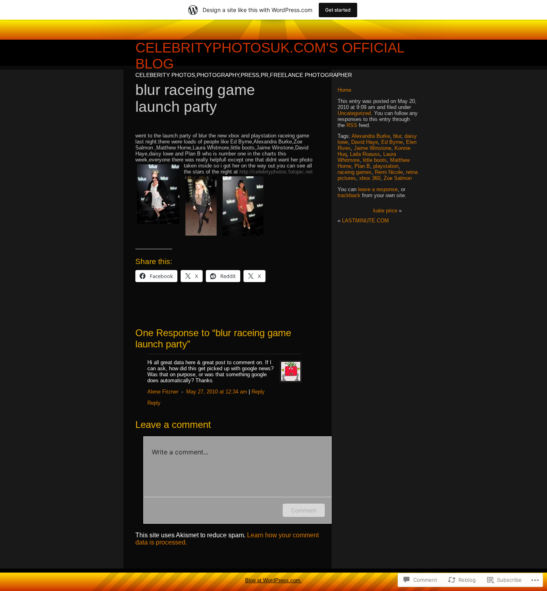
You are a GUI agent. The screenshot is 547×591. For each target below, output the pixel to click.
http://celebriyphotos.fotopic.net (276, 172)
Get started (338, 10)
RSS (351, 125)
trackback (349, 195)
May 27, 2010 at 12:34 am (216, 392)
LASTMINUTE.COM (365, 221)
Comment (303, 510)
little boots (375, 160)
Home (344, 90)
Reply (258, 392)
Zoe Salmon (398, 178)
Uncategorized (354, 113)
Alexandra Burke (371, 136)
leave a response (378, 189)
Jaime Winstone (372, 148)
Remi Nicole (389, 172)
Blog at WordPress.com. (273, 580)
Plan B (362, 166)
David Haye (364, 142)
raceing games (355, 172)
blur (397, 136)
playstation (385, 166)
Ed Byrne (392, 142)
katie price (385, 211)
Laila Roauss (365, 154)
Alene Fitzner (162, 392)
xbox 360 (369, 178)
